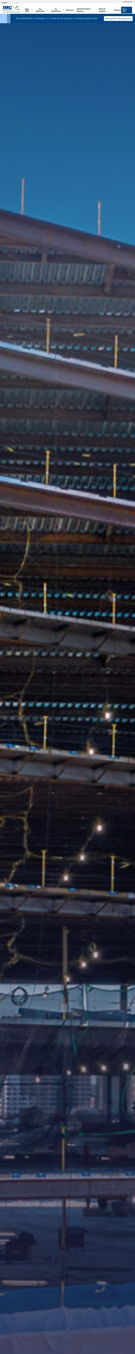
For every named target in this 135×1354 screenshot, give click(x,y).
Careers (117, 10)
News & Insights (102, 10)
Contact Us (127, 2)
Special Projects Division (83, 10)
